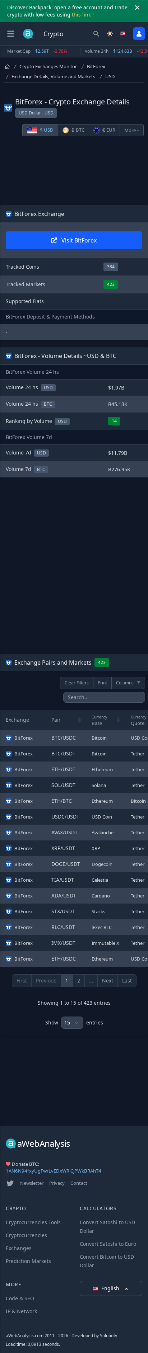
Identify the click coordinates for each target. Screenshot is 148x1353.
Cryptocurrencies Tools (33, 1222)
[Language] (123, 34)
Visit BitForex (78, 240)
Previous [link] (46, 980)
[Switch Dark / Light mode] (110, 34)
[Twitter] (10, 1183)
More (130, 130)
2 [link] (78, 980)
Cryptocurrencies (26, 1235)
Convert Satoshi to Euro (108, 1243)
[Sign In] (139, 33)
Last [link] (127, 980)
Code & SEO (20, 1298)
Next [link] (107, 980)
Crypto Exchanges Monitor (48, 66)
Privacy (57, 1183)
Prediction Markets (28, 1261)
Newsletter (31, 1183)
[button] (79, 720)
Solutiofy (108, 1336)
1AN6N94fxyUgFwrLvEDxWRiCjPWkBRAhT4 (53, 1171)
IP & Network (21, 1311)
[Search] (96, 33)
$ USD (46, 130)
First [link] (22, 980)
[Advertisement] (74, 172)
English (111, 1288)
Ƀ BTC (77, 130)
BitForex (96, 66)
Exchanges (19, 1248)
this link (82, 14)
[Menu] (11, 34)
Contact (78, 1183)
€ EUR (108, 130)
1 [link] (66, 980)
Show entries (74, 1022)
